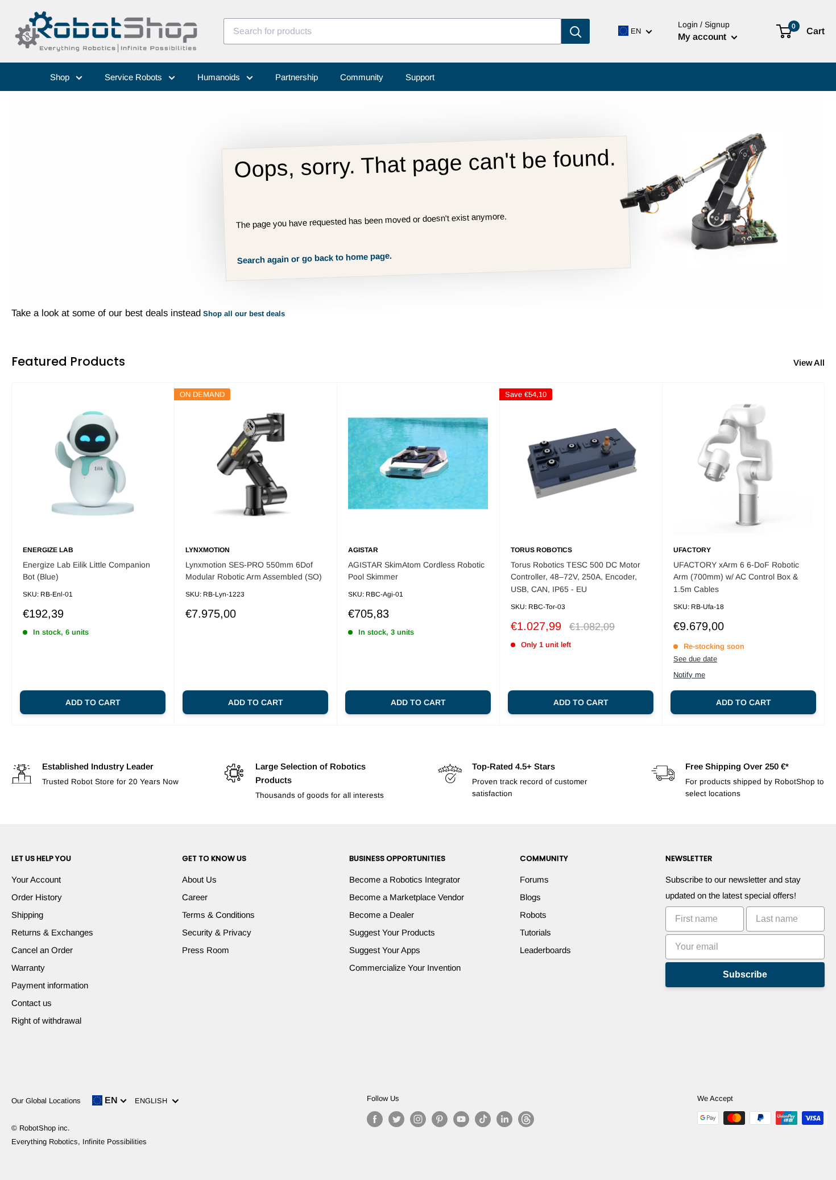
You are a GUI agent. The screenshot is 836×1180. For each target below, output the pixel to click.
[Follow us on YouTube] (461, 1119)
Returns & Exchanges (52, 932)
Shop (61, 77)
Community (361, 77)
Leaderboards (545, 950)
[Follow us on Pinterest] (440, 1119)
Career (195, 897)
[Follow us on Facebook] (375, 1119)
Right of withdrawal (46, 1020)
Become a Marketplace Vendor (406, 897)
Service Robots (134, 77)
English (153, 1100)
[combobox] (392, 31)
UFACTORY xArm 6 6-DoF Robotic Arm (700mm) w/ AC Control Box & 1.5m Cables (736, 577)
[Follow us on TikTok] (483, 1119)
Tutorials (535, 932)
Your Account (36, 879)
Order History (36, 897)
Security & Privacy (216, 932)
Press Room (205, 950)
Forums (534, 879)
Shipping (27, 915)
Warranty (28, 967)
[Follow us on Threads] (526, 1119)
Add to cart (93, 702)
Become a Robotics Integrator (404, 879)
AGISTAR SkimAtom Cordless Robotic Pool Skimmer (416, 571)
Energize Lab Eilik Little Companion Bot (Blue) (86, 571)
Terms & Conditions (218, 915)
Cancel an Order (42, 950)
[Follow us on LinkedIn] (504, 1119)
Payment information (49, 985)
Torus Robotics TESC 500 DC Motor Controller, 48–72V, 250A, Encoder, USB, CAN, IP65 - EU (575, 577)
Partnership (296, 77)
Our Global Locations (46, 1100)
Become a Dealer (381, 915)
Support (419, 77)
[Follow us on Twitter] (396, 1119)
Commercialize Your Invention (405, 967)
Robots (533, 915)
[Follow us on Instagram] (418, 1119)
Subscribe (745, 974)
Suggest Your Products (392, 932)
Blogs (530, 897)
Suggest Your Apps (384, 950)
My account (703, 37)
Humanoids (219, 77)
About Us (199, 879)
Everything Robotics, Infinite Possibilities (79, 1141)
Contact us (31, 1003)
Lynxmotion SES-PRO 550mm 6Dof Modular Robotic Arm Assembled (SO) (253, 571)
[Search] (575, 31)
